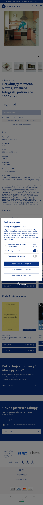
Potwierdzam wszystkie (21, 264)
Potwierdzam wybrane (21, 270)
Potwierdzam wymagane (21, 276)
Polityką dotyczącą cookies (18, 231)
